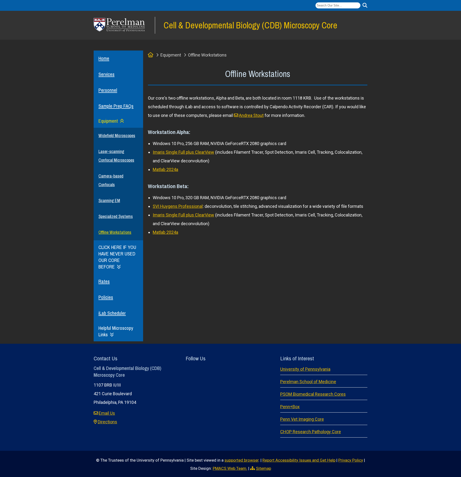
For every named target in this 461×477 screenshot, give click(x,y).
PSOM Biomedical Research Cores (313, 394)
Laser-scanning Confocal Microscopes (116, 155)
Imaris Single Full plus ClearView (183, 152)
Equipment (108, 121)
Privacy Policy (350, 460)
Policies (105, 297)
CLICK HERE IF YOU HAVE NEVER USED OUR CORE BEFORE (117, 257)
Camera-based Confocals (110, 180)
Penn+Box (290, 406)
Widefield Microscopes (116, 136)
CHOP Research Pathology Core (310, 431)
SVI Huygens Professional (178, 206)
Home (103, 58)
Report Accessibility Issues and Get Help (298, 460)
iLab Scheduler (112, 313)
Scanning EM (109, 200)
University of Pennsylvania (305, 369)
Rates (104, 281)
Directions (107, 421)
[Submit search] (365, 5)
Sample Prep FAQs (115, 106)
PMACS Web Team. (230, 468)
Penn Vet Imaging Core (302, 419)
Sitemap (263, 468)
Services (106, 74)
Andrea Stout (251, 115)
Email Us (107, 413)
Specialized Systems (115, 216)
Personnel (107, 90)
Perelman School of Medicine (308, 381)
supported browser (241, 460)
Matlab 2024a (165, 169)
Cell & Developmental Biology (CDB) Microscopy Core (250, 25)
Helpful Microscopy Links (115, 331)
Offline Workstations (114, 232)
